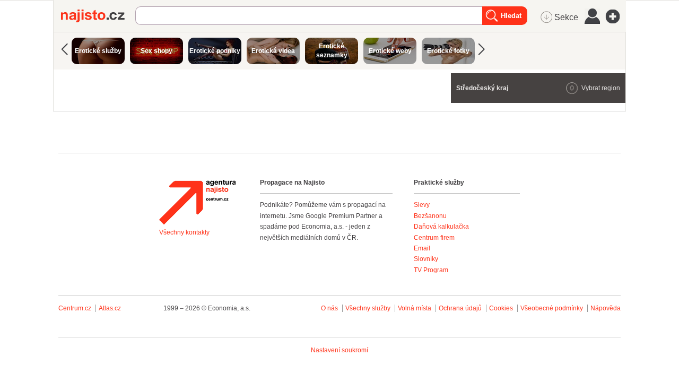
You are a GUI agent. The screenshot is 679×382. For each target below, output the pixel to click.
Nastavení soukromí (339, 350)
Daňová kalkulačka (441, 226)
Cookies (501, 308)
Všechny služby (368, 308)
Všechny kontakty (184, 232)
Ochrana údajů (460, 308)
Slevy (422, 205)
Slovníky (426, 259)
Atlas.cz (110, 308)
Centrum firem (434, 237)
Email (422, 248)
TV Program (431, 270)
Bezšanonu (430, 216)
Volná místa (414, 308)
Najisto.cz (98, 16)
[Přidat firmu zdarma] (615, 16)
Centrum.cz (74, 308)
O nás (329, 308)
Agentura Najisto (197, 202)
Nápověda (605, 308)
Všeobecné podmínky (551, 308)
